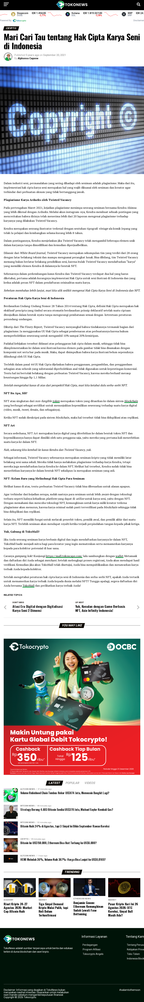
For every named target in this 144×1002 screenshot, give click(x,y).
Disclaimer (138, 20)
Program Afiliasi (91, 949)
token (56, 401)
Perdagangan (90, 945)
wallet (119, 556)
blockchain (131, 401)
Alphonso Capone (28, 58)
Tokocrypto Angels (93, 954)
